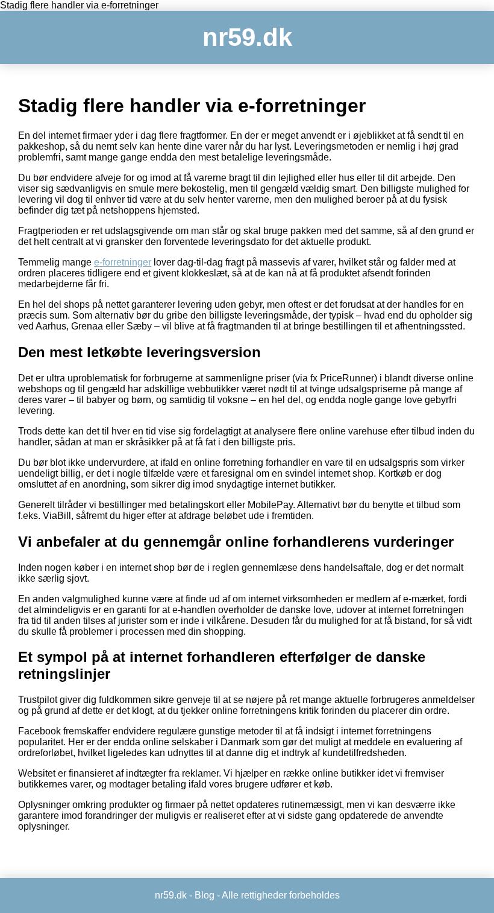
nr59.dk (247, 37)
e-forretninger (122, 262)
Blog (204, 895)
